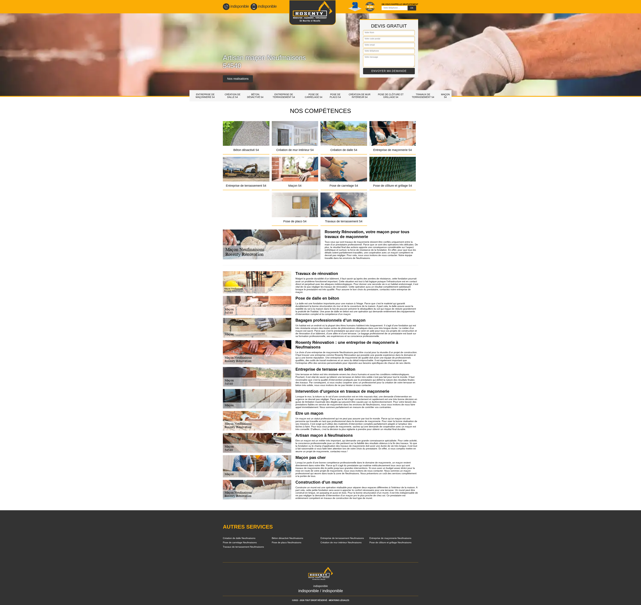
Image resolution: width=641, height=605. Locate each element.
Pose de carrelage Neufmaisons (240, 542)
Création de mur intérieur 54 (359, 95)
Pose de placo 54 (335, 95)
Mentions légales (339, 600)
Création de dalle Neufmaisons (239, 538)
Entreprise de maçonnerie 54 (205, 95)
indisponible (239, 6)
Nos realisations (238, 78)
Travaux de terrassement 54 (423, 95)
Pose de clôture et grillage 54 (391, 95)
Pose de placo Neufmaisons (286, 542)
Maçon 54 (445, 95)
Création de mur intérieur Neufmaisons (341, 542)
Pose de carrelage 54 (313, 95)
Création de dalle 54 (232, 95)
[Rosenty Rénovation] (312, 12)
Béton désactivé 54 (255, 95)
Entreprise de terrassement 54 (284, 95)
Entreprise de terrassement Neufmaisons (342, 538)
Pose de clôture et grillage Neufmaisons (390, 542)
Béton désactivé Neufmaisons (287, 538)
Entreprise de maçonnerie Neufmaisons (390, 538)
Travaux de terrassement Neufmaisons (243, 546)
